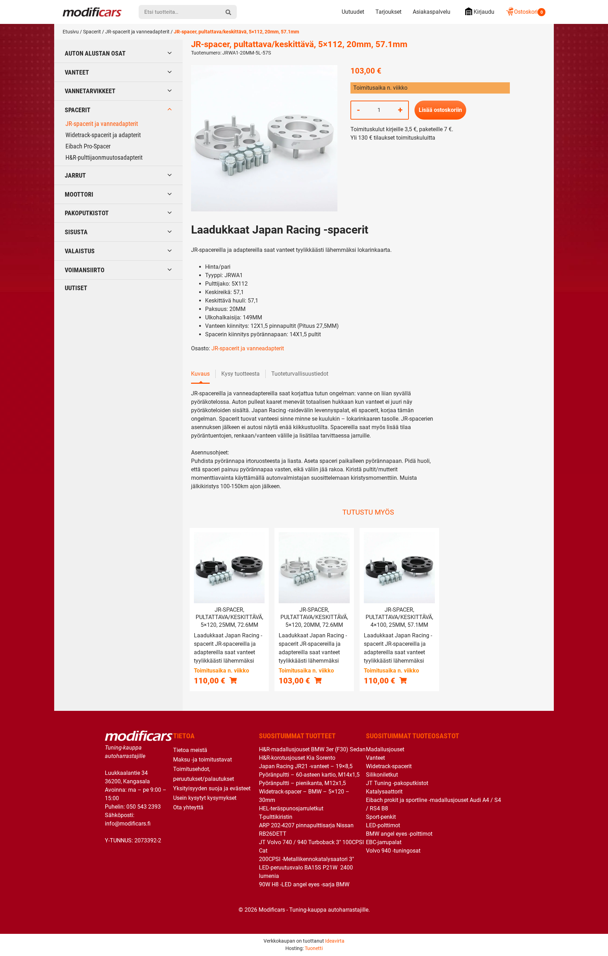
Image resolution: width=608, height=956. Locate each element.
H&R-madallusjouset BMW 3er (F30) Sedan (312, 749)
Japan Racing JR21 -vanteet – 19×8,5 (306, 766)
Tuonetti (314, 948)
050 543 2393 (143, 806)
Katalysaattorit (384, 791)
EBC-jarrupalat (383, 842)
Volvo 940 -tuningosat (393, 850)
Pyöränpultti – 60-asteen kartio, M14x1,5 (309, 774)
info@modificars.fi (128, 823)
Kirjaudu (484, 11)
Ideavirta (334, 941)
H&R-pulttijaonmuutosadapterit (103, 157)
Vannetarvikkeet (90, 91)
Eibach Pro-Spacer (87, 146)
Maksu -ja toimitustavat (202, 759)
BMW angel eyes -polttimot (399, 833)
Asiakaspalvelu (431, 11)
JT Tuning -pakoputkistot (397, 783)
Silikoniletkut (382, 774)
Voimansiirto (84, 270)
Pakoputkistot (87, 213)
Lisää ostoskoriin (440, 110)
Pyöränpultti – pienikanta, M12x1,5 (302, 783)
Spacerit (92, 31)
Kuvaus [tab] (200, 373)
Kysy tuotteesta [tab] (240, 373)
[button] (233, 680)
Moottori (79, 194)
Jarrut (75, 175)
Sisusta (76, 232)
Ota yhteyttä (188, 807)
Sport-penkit (381, 817)
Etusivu (71, 31)
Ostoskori (528, 11)
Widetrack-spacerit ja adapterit (103, 135)
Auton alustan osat (95, 53)
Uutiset (76, 288)
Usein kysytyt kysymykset (204, 798)
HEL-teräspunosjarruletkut (291, 808)
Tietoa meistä (190, 750)
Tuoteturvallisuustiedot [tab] (299, 373)
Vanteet (77, 72)
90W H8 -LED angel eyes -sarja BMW (304, 884)
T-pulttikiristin (275, 817)
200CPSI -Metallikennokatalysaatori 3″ (306, 859)
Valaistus (80, 251)
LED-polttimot (383, 825)
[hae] (228, 12)
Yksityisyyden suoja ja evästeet (212, 788)
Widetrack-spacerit (389, 766)
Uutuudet (353, 11)
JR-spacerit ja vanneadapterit (137, 31)
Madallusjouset (385, 749)
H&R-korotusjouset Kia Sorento (297, 757)
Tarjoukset (388, 11)
